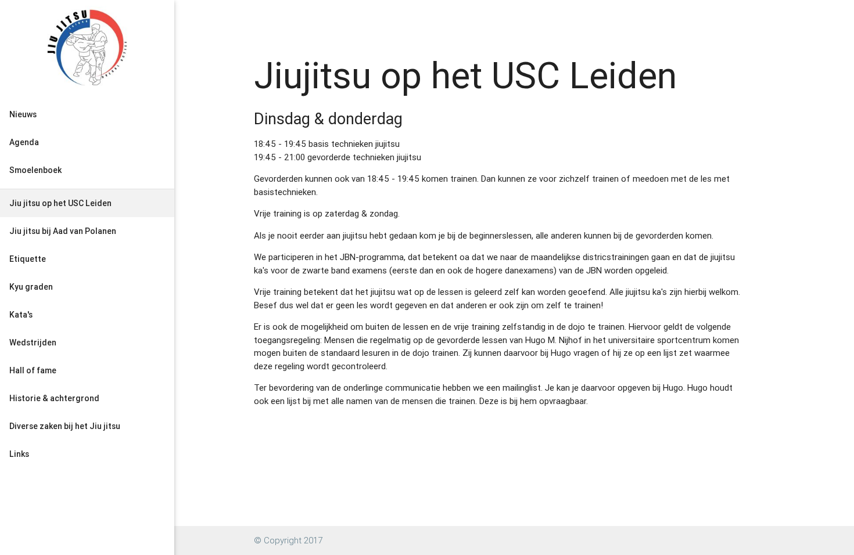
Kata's (21, 314)
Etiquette (27, 259)
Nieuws (23, 114)
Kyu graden (31, 287)
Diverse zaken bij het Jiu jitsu (64, 426)
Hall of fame (32, 370)
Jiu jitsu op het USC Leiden (60, 203)
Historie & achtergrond (54, 398)
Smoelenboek (35, 170)
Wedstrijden (32, 342)
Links (19, 454)
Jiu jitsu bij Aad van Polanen (62, 231)
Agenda (24, 142)
